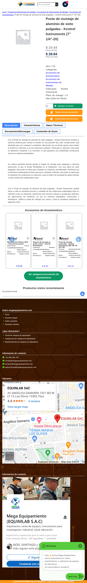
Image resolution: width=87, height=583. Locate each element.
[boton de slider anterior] (10, 239)
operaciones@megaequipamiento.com (20, 367)
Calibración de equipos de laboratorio (20, 339)
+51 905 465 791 (12, 357)
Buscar (56, 4)
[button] (80, 546)
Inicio (4, 12)
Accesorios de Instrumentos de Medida (52, 12)
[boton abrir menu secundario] (82, 294)
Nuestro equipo (11, 318)
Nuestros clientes (12, 324)
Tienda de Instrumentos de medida (22, 12)
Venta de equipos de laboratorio (18, 335)
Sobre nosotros (11, 321)
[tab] (11, 125)
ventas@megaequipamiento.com (18, 361)
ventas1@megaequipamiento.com (19, 364)
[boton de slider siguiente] (76, 239)
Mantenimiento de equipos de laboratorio (21, 342)
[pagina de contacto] (36, 567)
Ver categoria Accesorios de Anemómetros (43, 276)
